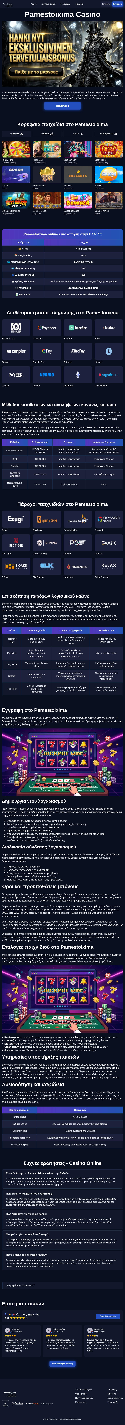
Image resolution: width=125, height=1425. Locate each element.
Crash (76, 134)
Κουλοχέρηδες (106, 134)
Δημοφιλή (14, 134)
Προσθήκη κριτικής (108, 1316)
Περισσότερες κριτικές (62, 1364)
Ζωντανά (45, 134)
